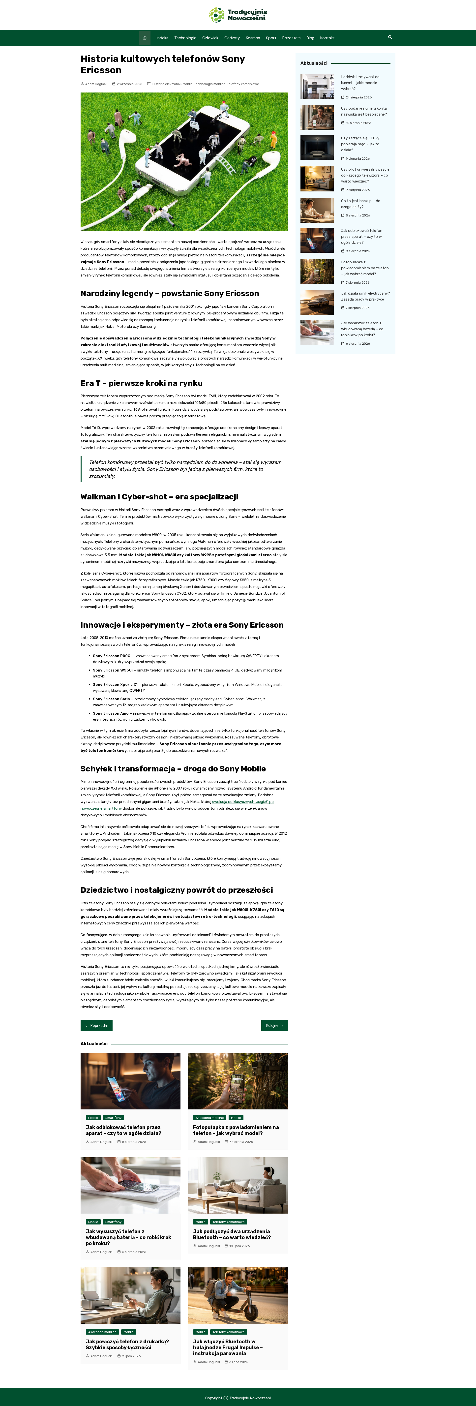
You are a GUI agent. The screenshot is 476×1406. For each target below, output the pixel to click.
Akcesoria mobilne (210, 1118)
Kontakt (327, 37)
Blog (310, 37)
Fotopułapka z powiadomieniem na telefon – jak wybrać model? (236, 1130)
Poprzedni (99, 1025)
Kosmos (253, 37)
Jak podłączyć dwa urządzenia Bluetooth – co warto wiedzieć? (232, 1234)
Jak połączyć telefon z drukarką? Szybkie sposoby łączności (127, 1344)
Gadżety (232, 37)
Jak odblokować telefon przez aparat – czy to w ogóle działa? (123, 1130)
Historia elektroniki (166, 84)
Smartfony (113, 1118)
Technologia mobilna (210, 84)
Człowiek (210, 37)
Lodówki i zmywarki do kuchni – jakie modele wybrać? (360, 83)
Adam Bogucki (96, 84)
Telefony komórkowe (243, 84)
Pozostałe (291, 37)
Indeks (162, 37)
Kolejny (272, 1025)
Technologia (185, 37)
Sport (271, 37)
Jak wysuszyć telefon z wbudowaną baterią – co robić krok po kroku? (128, 1237)
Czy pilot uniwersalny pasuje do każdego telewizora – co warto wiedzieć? (365, 175)
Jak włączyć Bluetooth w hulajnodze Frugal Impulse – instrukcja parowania (228, 1347)
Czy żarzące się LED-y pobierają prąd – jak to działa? (360, 144)
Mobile (188, 84)
